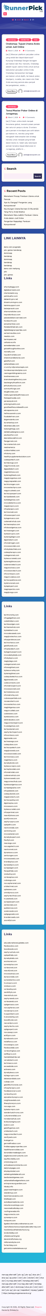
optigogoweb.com (11, 914)
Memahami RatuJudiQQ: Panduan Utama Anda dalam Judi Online (21, 216)
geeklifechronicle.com (13, 1085)
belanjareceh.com (11, 308)
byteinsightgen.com (12, 537)
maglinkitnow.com (11, 472)
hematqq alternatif (30, 1281)
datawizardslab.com (12, 1078)
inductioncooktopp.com (14, 1205)
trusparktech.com (11, 1014)
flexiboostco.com (11, 946)
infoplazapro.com (11, 509)
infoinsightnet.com (11, 667)
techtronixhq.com (11, 615)
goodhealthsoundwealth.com (16, 407)
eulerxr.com (9, 1125)
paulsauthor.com (11, 435)
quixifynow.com (10, 818)
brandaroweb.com (11, 917)
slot (20, 1278)
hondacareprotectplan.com (15, 370)
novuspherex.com (11, 1008)
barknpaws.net (10, 339)
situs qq (5, 1278)
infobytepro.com (11, 658)
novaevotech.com (11, 701)
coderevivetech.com (12, 564)
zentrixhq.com (10, 831)
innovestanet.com (11, 834)
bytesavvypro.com (11, 534)
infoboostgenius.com (12, 527)
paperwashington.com (13, 1190)
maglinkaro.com (10, 760)
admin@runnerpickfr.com (32, 91)
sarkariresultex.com (12, 333)
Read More (11, 91)
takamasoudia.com (11, 426)
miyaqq (34, 1290)
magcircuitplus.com (12, 577)
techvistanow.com (11, 692)
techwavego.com (11, 741)
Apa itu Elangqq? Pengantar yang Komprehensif (18, 204)
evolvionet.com (10, 961)
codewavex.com (10, 714)
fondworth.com (10, 321)
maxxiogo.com (10, 843)
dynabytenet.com (11, 763)
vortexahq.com (10, 989)
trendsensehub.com (12, 1119)
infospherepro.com (12, 1088)
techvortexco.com (11, 642)
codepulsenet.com (11, 794)
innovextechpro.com (12, 487)
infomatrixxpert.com (12, 686)
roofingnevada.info (12, 1211)
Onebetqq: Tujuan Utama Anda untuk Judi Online (23, 45)
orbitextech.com (10, 1131)
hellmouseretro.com (12, 413)
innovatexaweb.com (12, 633)
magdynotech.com (11, 797)
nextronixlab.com (11, 828)
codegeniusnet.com (12, 664)
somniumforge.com (12, 389)
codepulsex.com (11, 744)
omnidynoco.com (11, 892)
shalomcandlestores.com (14, 358)
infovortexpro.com (11, 574)
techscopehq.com (11, 800)
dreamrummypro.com (13, 302)
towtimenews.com (11, 376)
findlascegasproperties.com (15, 1146)
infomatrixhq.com (11, 695)
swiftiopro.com (10, 1054)
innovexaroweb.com (12, 754)
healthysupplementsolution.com (17, 456)
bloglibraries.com (11, 392)
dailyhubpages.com (12, 1168)
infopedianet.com (11, 791)
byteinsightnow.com (12, 561)
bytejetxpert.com (11, 586)
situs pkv (36, 1275)
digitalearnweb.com (12, 290)
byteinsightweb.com (12, 475)
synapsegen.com (11, 868)
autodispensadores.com (14, 1202)
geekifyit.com (9, 361)
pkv (5, 272)
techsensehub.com (12, 627)
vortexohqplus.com (12, 1051)
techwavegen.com (11, 531)
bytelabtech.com (11, 630)
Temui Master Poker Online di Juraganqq (22, 112)
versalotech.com (11, 1060)
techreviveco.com (11, 757)
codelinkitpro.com (11, 621)
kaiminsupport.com (12, 305)
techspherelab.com (12, 769)
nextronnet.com (10, 849)
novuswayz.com (11, 1032)
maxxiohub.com (10, 995)
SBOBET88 (25, 40)
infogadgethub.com (12, 618)
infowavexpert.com (12, 515)
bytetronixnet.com (11, 583)
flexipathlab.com (11, 871)
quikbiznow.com (10, 908)
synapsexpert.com (11, 902)
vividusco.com (10, 986)
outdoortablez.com (12, 450)
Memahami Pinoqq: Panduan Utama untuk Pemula (21, 197)
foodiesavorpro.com (12, 1091)
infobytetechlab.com (12, 549)
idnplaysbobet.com (12, 1171)
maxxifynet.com (10, 970)
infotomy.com (9, 453)
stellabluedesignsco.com (14, 432)
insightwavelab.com (12, 1100)
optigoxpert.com (11, 1029)
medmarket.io (9, 447)
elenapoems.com (11, 410)
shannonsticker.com (12, 311)
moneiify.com (9, 352)
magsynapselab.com (12, 481)
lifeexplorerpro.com (12, 1103)
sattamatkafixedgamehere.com (16, 1180)
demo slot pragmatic (12, 247)
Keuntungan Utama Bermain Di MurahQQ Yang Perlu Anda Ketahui (21, 210)
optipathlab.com (10, 955)
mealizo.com (9, 336)
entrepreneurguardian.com (15, 1183)
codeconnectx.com (12, 683)
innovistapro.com (11, 1045)
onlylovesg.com (10, 1162)
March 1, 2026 (13, 51)
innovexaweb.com (11, 859)
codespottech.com (11, 460)
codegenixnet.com (11, 555)
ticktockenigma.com (12, 1122)
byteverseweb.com (12, 778)
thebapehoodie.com (12, 398)
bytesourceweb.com (12, 558)
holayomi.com (10, 1220)
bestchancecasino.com (13, 1196)
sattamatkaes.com (11, 364)
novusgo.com (9, 1106)
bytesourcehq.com (11, 670)
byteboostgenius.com (13, 784)
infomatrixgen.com (11, 543)
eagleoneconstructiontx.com (16, 1156)
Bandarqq (12, 40)
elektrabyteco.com (11, 720)
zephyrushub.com (11, 952)
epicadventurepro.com (13, 1097)
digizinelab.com (10, 738)
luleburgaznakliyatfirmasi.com (16, 395)
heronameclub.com (12, 444)
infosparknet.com (11, 812)
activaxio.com (9, 1069)
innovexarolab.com (12, 546)
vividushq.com (10, 874)
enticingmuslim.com (12, 404)
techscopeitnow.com (12, 580)
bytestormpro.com (11, 1109)
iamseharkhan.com (12, 324)
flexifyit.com (9, 840)
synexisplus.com (11, 964)
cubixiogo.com (10, 880)
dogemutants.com (11, 419)
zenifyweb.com (10, 1137)
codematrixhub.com (12, 521)
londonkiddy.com (11, 1233)
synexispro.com (10, 1217)
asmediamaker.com (12, 345)
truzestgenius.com (11, 726)
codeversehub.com (12, 775)
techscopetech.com (12, 747)
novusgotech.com (11, 846)
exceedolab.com (11, 1066)
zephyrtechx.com (11, 1026)
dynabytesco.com (11, 1072)
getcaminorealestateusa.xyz (15, 1248)
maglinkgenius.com (12, 707)
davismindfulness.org (12, 1239)
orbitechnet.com (11, 886)
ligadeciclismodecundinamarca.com (18, 1224)
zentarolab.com (10, 905)
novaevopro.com (11, 1011)
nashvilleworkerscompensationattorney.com (22, 1227)
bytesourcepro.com (12, 766)
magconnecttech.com (13, 1134)
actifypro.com (10, 1035)
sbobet (31, 1278)
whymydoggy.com (11, 287)
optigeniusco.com (11, 1004)
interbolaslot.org (11, 293)
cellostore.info (10, 342)
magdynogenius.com (12, 478)
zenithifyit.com (10, 992)
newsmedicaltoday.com (13, 1208)
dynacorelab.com (11, 977)
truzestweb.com (10, 899)
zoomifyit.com (10, 920)
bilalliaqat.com (10, 1199)
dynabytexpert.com (12, 837)
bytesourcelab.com (12, 809)
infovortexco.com (11, 735)
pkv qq (21, 1275)
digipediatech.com (11, 469)
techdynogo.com (11, 463)
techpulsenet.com (11, 729)
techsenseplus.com (12, 524)
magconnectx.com (11, 1214)
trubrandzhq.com (11, 1017)
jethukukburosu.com (12, 386)
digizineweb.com (11, 680)
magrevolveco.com (12, 568)
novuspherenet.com (12, 883)
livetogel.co (8, 1140)
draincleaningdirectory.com (15, 379)
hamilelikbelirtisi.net (12, 1057)
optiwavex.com (10, 889)
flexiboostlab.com (11, 1048)
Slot (35, 40)
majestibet (25, 1290)
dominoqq (8, 253)
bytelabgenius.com (11, 500)
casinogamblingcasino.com (15, 373)
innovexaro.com (10, 806)
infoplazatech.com (11, 649)
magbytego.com (10, 661)
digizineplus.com (11, 803)
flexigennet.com (10, 441)
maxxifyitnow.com (11, 815)
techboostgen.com (11, 624)
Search (11, 168)
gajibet (40, 1290)
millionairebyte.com (12, 1242)
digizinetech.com (11, 540)
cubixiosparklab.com (12, 698)
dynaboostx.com (11, 1038)
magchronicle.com (11, 466)
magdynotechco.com (12, 636)
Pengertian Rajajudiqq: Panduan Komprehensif (17, 223)
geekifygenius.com (11, 1128)
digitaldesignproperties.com (15, 330)
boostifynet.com (10, 1020)
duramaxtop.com (11, 423)
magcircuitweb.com (12, 490)
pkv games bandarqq (12, 250)
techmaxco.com (10, 1063)
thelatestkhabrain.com (13, 327)
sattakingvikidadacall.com (14, 1174)
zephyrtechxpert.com (13, 732)
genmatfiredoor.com (12, 1143)
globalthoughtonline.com (14, 348)
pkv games (8, 275)
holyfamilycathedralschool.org (16, 1230)
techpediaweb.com (11, 497)
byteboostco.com (11, 717)
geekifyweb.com (10, 646)
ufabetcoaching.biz (12, 1236)
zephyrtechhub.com (12, 896)
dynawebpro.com (11, 865)
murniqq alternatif (13, 1281)
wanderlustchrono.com (13, 1112)
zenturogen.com (11, 855)
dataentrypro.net (11, 299)
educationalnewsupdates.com (16, 943)
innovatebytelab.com (12, 655)
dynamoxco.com (11, 852)
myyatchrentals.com (12, 355)
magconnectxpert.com (13, 723)
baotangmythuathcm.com (14, 382)
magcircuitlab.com (11, 710)
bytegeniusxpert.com (12, 652)
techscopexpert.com (12, 493)
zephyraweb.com (11, 998)
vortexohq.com (10, 1094)
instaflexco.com (10, 1042)
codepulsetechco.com (13, 676)
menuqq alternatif (9, 1275)
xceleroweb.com (11, 911)
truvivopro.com (10, 983)
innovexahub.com (11, 974)
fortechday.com (10, 1245)
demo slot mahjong (12, 268)
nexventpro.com (11, 1023)
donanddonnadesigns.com (15, 1153)
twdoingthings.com (11, 429)
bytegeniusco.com (11, 518)
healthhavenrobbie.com (14, 1150)
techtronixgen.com (11, 484)
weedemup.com (10, 1193)
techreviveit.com (11, 512)
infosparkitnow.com (12, 639)
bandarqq (8, 256)
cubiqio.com (9, 1082)
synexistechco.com (12, 980)
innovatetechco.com (12, 503)
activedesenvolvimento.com (15, 1165)
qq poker (13, 1278)
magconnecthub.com (13, 781)
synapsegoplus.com (12, 788)
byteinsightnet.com (12, 673)
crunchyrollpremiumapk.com (16, 367)
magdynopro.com (11, 506)
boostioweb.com (11, 949)
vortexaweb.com (11, 1001)
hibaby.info (8, 1186)
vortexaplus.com (11, 877)
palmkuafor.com (11, 296)
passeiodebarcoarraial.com (15, 318)
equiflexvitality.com (12, 1159)
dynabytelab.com (11, 958)
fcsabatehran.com (11, 416)
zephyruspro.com (11, 822)
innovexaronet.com (12, 689)
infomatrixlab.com (11, 772)
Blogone (38, 1307)
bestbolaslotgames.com (13, 1177)
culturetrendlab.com (12, 1116)
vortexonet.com (10, 967)
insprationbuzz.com (12, 315)
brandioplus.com (11, 862)
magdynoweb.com (11, 751)
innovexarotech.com (12, 571)
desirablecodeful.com (13, 438)
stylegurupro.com (11, 1075)
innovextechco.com (12, 704)
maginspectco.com (11, 589)
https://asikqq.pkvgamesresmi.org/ (17, 1293)
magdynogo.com (11, 592)
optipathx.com (10, 825)
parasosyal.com (10, 401)
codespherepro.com (12, 552)
